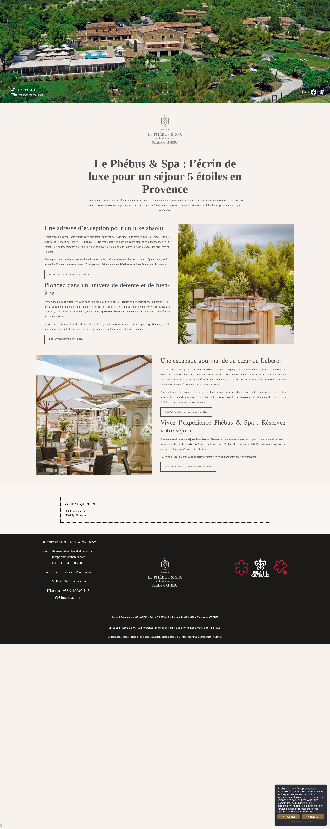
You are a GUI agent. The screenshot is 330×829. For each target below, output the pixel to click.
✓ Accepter (288, 816)
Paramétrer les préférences (300, 821)
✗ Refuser (313, 816)
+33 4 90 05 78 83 (26, 89)
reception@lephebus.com (29, 94)
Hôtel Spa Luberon (75, 510)
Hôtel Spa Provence (75, 515)
